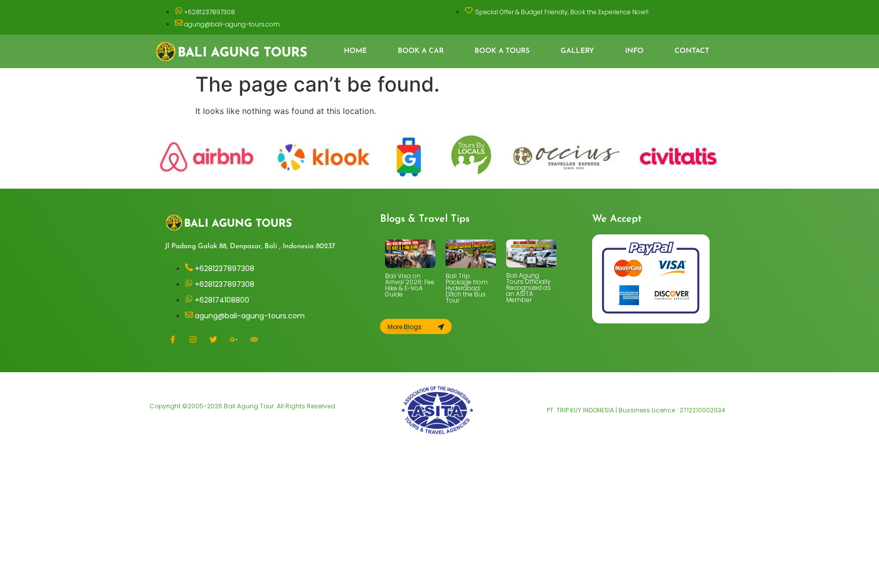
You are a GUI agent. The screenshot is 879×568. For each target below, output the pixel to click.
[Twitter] (213, 339)
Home (355, 51)
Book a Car (421, 51)
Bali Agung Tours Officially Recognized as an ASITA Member (528, 287)
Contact (692, 51)
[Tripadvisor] (253, 339)
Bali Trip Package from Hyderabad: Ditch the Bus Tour (467, 288)
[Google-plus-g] (233, 339)
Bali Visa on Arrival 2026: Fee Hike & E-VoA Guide (409, 285)
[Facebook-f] (172, 339)
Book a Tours (502, 51)
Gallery (577, 51)
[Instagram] (192, 339)
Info (634, 51)
